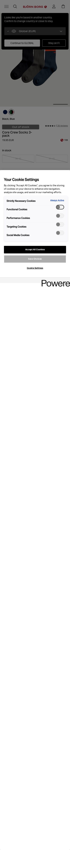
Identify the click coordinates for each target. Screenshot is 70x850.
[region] (35, 510)
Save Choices (35, 259)
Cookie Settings (35, 268)
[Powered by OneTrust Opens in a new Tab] (54, 280)
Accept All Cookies (35, 249)
